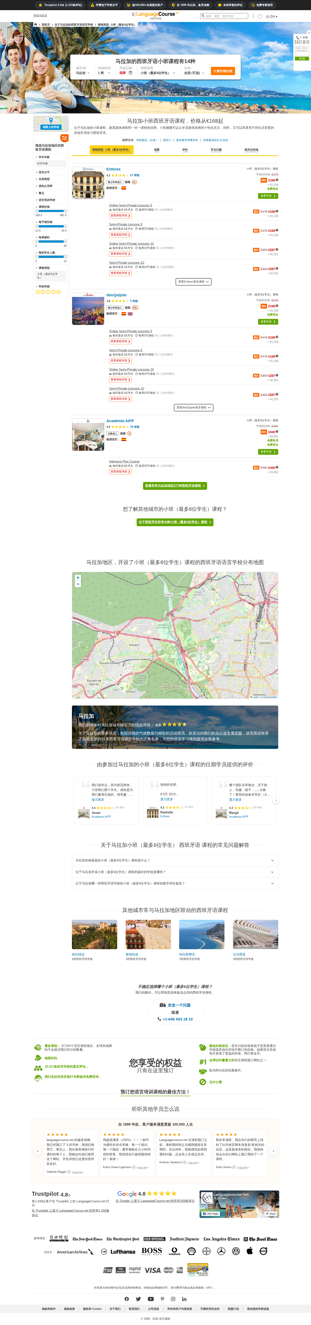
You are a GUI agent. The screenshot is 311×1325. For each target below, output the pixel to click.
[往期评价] (38, 1151)
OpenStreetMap (270, 697)
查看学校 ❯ (268, 195)
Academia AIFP (101, 816)
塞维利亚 (132, 954)
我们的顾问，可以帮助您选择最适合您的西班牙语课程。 (175, 992)
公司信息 (153, 1308)
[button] (259, 17)
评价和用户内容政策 (179, 1308)
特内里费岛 (187, 954)
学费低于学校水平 (107, 5)
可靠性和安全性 (210, 1308)
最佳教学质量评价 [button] (187, 140)
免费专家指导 (264, 5)
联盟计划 (233, 1308)
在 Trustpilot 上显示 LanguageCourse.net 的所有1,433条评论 (70, 1213)
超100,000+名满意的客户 (147, 5)
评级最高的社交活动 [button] (215, 140)
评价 (185, 149)
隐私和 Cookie (92, 1308)
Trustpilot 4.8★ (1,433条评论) (63, 5)
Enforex (165, 816)
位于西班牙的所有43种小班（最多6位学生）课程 (173, 522)
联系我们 (134, 1308)
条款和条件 (49, 1308)
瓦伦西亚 (239, 954)
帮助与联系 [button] (40, 15)
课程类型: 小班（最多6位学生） (111, 149)
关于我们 (115, 1308)
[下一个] (276, 800)
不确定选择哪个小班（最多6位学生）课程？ (175, 986)
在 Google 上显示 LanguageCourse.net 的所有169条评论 (155, 1201)
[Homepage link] (35, 24)
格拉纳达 (78, 954)
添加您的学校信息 (258, 1308)
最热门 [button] (167, 140)
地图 (157, 149)
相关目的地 (251, 149)
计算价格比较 (223, 71)
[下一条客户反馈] (273, 1151)
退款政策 (69, 1308)
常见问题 (216, 149)
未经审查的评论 (232, 5)
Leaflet (255, 697)
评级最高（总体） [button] (147, 140)
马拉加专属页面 (228, 733)
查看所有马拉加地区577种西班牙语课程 (173, 485)
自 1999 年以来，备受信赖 (193, 5)
